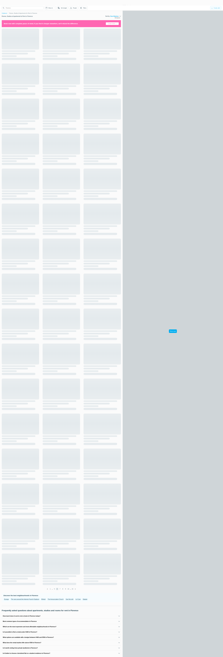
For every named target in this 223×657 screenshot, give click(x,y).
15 (72, 589)
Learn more (111, 23)
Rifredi (43, 599)
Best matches (114, 16)
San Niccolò (69, 599)
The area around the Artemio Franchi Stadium (25, 599)
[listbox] (115, 16)
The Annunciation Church (56, 599)
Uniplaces (4, 13)
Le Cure (78, 599)
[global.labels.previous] (47, 589)
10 (68, 589)
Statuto (85, 599)
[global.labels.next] (75, 589)
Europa (6, 599)
